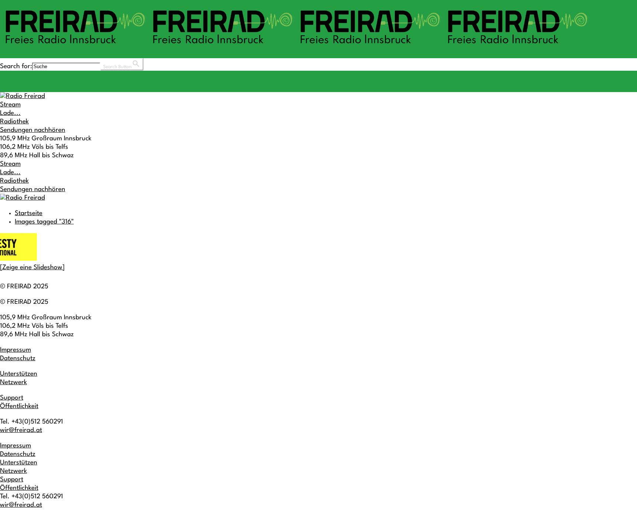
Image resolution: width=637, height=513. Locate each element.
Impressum (15, 350)
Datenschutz (17, 358)
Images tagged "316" (44, 222)
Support (11, 398)
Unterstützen (18, 374)
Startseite (28, 213)
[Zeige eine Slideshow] (32, 267)
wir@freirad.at (21, 430)
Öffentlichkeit (19, 406)
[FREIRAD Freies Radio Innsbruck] (295, 47)
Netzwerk (13, 382)
